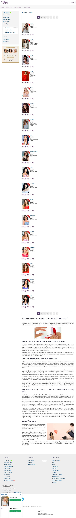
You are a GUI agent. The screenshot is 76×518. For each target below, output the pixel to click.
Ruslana (32, 231)
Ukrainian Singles (8, 472)
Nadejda (12, 497)
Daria (31, 71)
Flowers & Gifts (31, 464)
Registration (6, 41)
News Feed (27, 7)
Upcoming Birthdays (8, 466)
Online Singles (6, 12)
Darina (31, 23)
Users (2, 7)
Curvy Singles (6, 17)
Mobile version (17, 492)
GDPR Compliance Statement (58, 478)
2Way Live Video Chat (10, 32)
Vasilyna (32, 103)
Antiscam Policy (56, 470)
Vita (31, 295)
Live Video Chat (8, 30)
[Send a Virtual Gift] (28, 34)
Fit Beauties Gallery (8, 480)
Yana (31, 87)
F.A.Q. (53, 464)
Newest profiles (7, 464)
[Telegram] (22, 499)
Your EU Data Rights (57, 480)
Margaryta (32, 215)
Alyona (31, 199)
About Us (54, 468)
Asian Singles (6, 21)
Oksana (32, 183)
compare (15, 27)
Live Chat (7, 27)
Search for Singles (8, 462)
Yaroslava (32, 247)
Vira (31, 135)
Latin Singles (6, 24)
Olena (31, 167)
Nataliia (32, 279)
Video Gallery (7, 478)
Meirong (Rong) (33, 151)
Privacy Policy (55, 476)
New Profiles (17, 7)
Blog (53, 462)
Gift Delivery (6, 37)
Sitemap (54, 472)
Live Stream (31, 460)
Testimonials (6, 39)
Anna (31, 55)
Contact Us (54, 482)
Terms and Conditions (57, 474)
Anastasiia (13, 508)
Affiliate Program (56, 460)
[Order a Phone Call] (30, 34)
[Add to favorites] (33, 34)
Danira (31, 39)
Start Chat (15, 500)
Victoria (32, 119)
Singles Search (6, 15)
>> (57, 17)
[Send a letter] (23, 34)
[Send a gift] (25, 34)
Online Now (9, 7)
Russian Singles (6, 19)
